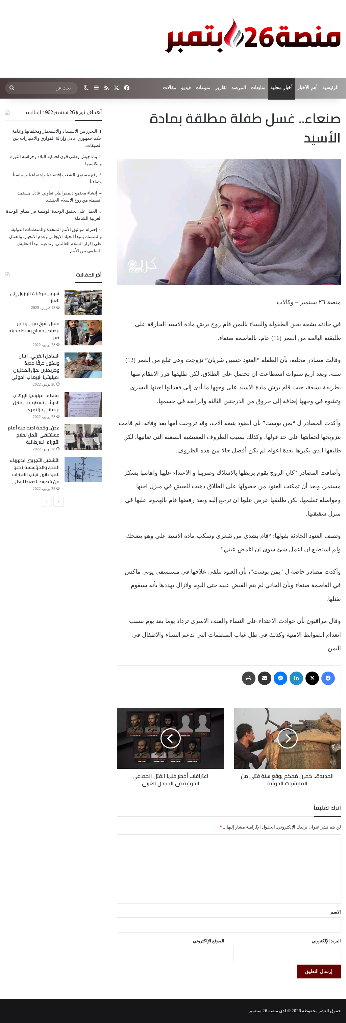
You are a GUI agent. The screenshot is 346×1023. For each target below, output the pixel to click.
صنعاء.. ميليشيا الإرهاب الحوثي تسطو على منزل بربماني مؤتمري (36, 402)
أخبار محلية (281, 87)
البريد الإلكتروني (326, 940)
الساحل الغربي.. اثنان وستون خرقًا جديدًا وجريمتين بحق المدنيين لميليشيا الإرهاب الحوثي (35, 366)
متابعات (258, 87)
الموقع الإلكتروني (208, 940)
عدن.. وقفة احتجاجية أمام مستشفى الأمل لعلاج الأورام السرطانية (33, 434)
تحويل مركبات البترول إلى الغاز (34, 297)
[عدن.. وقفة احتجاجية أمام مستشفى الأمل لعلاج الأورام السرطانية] (83, 437)
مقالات (169, 87)
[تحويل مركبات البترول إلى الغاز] (83, 302)
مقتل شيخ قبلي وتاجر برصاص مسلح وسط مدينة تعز (33, 330)
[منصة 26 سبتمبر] (251, 39)
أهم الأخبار (307, 87)
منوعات (203, 87)
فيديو (186, 87)
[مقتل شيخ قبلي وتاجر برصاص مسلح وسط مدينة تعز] (83, 332)
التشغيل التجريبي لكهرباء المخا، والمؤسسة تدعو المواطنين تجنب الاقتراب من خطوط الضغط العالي (34, 471)
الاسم (335, 912)
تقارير (221, 87)
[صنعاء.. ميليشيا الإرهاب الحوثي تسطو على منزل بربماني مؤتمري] (83, 404)
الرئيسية (330, 87)
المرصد (238, 87)
